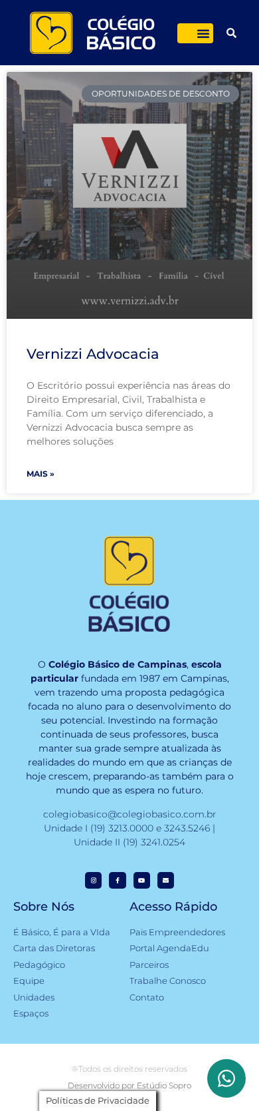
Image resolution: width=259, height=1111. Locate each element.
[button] (203, 33)
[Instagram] (93, 880)
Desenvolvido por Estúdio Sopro (129, 1085)
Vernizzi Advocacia (93, 353)
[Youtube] (141, 880)
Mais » (40, 474)
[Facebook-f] (117, 880)
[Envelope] (165, 880)
